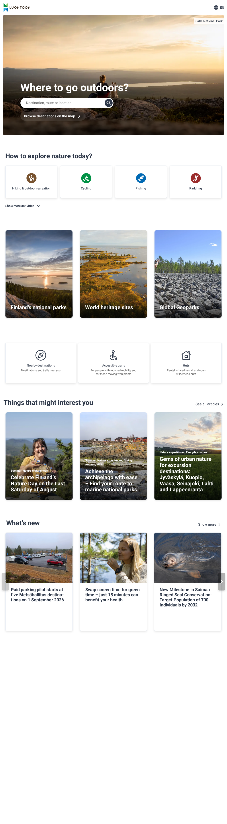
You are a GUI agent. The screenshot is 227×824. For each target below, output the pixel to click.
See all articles (207, 404)
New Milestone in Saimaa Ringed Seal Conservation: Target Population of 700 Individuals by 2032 (186, 597)
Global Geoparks (179, 307)
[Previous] (5, 582)
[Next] (221, 582)
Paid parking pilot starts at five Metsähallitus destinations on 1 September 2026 (37, 595)
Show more (207, 524)
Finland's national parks (39, 307)
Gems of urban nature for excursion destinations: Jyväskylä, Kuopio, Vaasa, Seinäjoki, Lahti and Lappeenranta (186, 474)
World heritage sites (109, 307)
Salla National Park (209, 21)
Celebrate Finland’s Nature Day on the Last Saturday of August (38, 484)
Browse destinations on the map (49, 116)
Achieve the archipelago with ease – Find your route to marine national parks (111, 481)
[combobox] (67, 103)
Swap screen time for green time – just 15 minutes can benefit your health (112, 595)
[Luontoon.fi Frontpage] (17, 7)
